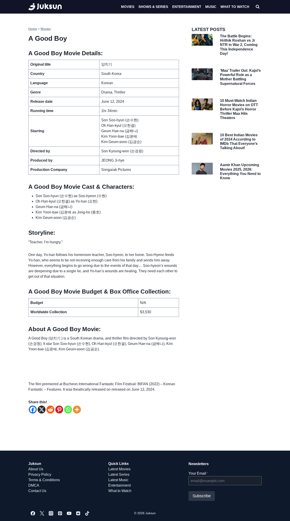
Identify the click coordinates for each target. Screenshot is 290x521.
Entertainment (186, 7)
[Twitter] (41, 513)
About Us (35, 469)
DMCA (33, 485)
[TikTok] (87, 513)
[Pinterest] (59, 409)
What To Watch (234, 7)
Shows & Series (153, 7)
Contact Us (37, 491)
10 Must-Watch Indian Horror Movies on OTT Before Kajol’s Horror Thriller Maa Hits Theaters (239, 109)
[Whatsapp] (68, 409)
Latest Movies (119, 469)
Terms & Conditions (44, 480)
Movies (127, 7)
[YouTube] (69, 513)
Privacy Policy (39, 474)
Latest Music (118, 480)
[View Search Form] (258, 7)
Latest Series (118, 474)
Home (32, 29)
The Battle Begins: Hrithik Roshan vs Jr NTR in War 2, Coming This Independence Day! (239, 44)
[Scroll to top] (279, 512)
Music (210, 7)
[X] (42, 409)
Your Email (198, 473)
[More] (77, 409)
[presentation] (202, 40)
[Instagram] (51, 513)
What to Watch (119, 491)
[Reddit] (50, 409)
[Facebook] (33, 409)
